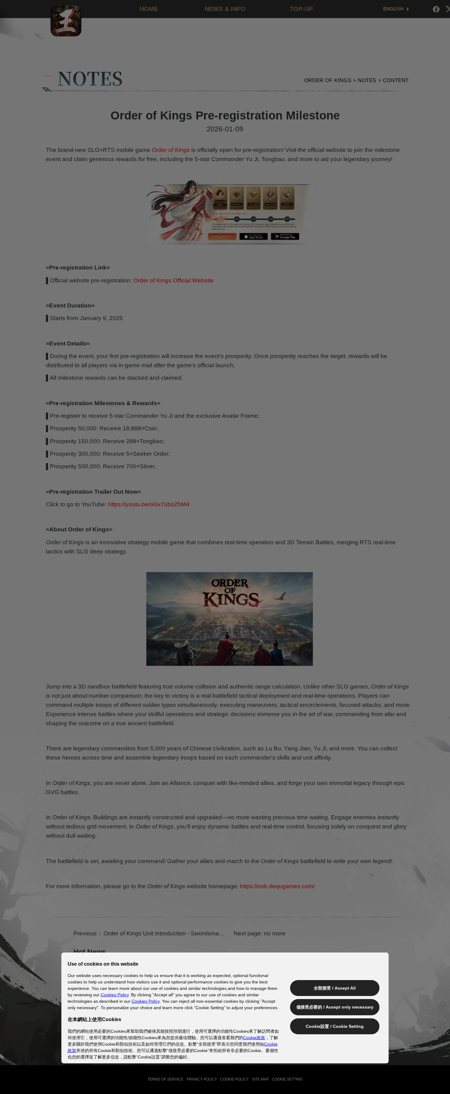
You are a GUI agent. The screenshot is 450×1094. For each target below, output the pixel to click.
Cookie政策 (254, 1037)
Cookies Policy (115, 994)
